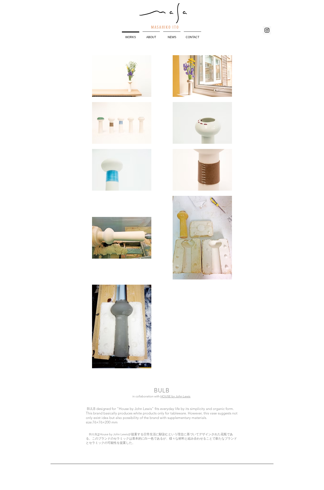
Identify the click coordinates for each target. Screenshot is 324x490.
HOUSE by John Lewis (175, 396)
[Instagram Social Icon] (267, 30)
